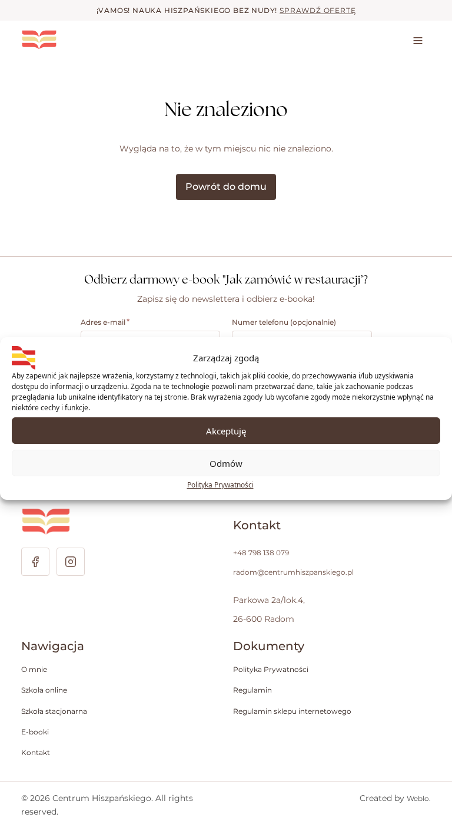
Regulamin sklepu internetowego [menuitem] (292, 711)
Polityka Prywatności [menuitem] (270, 669)
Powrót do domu (226, 186)
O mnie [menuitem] (34, 669)
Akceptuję (226, 431)
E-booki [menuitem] (35, 731)
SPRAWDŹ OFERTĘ (317, 10)
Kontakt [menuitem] (35, 752)
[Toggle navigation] (418, 40)
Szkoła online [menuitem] (44, 690)
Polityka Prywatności (220, 485)
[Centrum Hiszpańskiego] (77, 40)
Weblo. (419, 798)
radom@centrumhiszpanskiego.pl (293, 572)
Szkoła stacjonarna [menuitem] (54, 711)
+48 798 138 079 (261, 552)
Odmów (226, 463)
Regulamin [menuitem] (252, 690)
